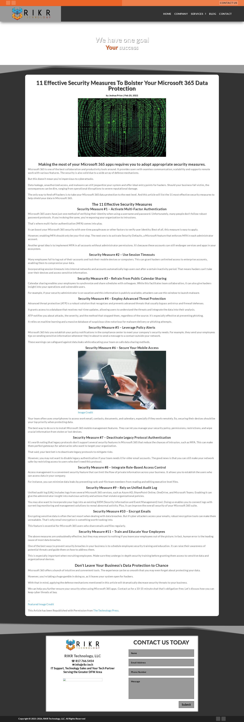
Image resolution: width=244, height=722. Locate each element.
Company (181, 13)
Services (197, 13)
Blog (212, 13)
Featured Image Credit (41, 604)
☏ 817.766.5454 (82, 661)
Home (167, 13)
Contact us (228, 2)
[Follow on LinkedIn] (13, 3)
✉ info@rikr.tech (82, 664)
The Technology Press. (106, 610)
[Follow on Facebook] (8, 3)
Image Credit (85, 412)
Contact (225, 13)
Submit (186, 704)
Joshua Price (116, 95)
